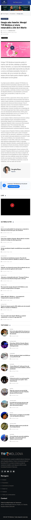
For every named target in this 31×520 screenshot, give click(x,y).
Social (2, 227)
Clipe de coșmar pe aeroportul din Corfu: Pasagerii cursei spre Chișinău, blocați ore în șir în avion (19, 392)
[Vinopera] (15, 8)
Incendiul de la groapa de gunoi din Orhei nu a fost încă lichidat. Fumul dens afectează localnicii (19, 404)
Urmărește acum (14, 186)
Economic (3, 246)
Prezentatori (5, 482)
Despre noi (4, 488)
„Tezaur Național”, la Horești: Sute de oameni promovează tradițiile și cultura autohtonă (20, 367)
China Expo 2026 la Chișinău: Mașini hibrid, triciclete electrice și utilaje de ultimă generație (19, 344)
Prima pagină (5, 13)
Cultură (12, 364)
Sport (2, 294)
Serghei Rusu (11, 30)
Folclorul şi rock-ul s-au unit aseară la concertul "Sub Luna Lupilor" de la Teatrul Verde (19, 380)
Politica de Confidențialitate (8, 494)
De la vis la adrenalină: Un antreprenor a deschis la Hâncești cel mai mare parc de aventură (20, 332)
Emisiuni (4, 479)
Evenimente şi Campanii (8, 485)
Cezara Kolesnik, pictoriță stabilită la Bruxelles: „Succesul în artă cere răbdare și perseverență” (19, 438)
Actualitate (12, 13)
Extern (2, 265)
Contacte (4, 491)
